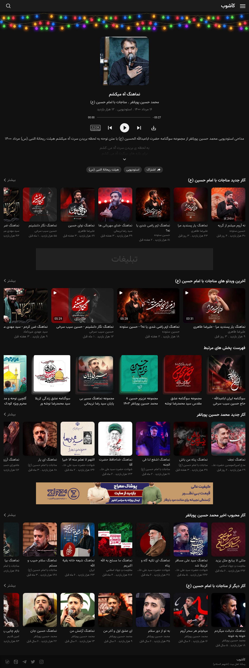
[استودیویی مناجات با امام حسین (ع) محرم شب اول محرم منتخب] (40, 540)
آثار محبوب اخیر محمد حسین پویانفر (215, 515)
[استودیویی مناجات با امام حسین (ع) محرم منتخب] (40, 440)
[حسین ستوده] (228, 205)
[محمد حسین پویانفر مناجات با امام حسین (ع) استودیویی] (124, 61)
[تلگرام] (24, 662)
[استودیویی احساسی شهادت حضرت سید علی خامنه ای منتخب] (191, 540)
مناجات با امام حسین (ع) (108, 102)
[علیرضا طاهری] (191, 205)
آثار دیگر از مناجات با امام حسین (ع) (215, 586)
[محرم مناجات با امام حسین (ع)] (227, 375)
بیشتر (11, 180)
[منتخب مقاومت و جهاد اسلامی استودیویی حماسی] (115, 540)
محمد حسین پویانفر (144, 102)
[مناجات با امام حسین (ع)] (52, 375)
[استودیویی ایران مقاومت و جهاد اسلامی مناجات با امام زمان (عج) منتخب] (78, 540)
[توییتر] (32, 662)
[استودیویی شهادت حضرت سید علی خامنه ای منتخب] (115, 440)
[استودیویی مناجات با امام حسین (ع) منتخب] (153, 440)
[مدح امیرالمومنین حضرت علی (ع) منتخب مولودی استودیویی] (228, 440)
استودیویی (124, 109)
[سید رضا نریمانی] (115, 205)
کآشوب (228, 6)
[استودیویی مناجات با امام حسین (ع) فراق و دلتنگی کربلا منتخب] (191, 440)
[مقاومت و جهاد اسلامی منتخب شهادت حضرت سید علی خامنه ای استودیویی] (228, 540)
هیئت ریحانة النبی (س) (104, 169)
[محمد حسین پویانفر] (228, 611)
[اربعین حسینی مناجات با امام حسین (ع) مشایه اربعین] (96, 375)
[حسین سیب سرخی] (40, 205)
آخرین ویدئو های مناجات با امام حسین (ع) (210, 281)
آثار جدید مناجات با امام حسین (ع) (216, 180)
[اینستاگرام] (41, 662)
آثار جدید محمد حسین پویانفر (221, 415)
